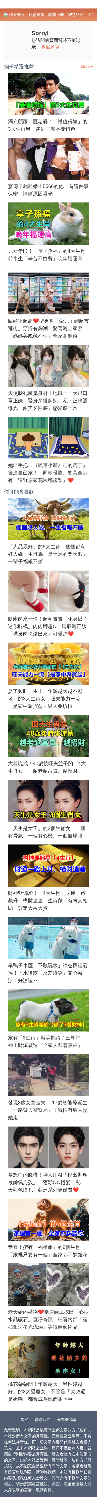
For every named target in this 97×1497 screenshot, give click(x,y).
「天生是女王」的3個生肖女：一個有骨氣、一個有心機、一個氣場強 (46, 832)
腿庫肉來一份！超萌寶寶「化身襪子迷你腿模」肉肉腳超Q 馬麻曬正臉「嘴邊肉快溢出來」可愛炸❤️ (48, 626)
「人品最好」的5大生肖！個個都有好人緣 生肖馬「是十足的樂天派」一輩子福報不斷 (48, 554)
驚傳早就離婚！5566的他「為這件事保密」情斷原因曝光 (48, 190)
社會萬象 (37, 14)
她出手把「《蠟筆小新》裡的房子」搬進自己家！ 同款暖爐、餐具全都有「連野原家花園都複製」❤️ (48, 473)
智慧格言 (76, 14)
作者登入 (16, 14)
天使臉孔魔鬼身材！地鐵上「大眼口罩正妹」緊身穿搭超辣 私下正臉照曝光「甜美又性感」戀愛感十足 (48, 400)
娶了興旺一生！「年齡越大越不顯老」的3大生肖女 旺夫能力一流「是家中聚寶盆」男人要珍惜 (45, 698)
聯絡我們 (42, 1419)
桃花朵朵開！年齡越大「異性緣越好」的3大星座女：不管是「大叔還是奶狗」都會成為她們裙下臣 (46, 1391)
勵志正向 (56, 14)
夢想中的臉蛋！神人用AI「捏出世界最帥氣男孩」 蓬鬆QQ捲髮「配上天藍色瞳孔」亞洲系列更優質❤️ (47, 1182)
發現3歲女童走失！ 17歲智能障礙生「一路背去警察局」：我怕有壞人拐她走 (48, 1110)
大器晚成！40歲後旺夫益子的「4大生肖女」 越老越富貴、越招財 (47, 767)
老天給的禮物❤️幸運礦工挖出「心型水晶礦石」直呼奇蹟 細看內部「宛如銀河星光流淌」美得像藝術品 (48, 1319)
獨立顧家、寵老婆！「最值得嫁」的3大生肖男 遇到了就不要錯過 (48, 125)
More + (87, 66)
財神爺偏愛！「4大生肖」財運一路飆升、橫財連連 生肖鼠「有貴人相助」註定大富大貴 (48, 900)
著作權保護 (66, 1419)
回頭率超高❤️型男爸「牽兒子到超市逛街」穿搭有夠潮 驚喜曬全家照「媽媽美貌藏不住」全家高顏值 (48, 328)
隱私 (25, 1419)
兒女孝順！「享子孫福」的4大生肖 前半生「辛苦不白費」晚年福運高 (48, 254)
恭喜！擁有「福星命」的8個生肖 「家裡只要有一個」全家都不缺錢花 (48, 1250)
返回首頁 (50, 47)
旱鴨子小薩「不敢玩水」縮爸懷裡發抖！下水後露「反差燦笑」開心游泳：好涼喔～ (48, 973)
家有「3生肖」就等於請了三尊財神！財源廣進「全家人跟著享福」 (45, 1041)
